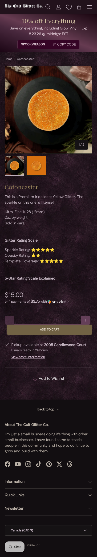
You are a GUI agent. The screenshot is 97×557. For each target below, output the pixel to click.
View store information (28, 357)
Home (8, 59)
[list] (48, 109)
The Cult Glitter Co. (28, 545)
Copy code (66, 44)
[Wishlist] (69, 7)
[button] (79, 7)
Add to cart (49, 329)
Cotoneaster (25, 59)
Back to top (46, 409)
